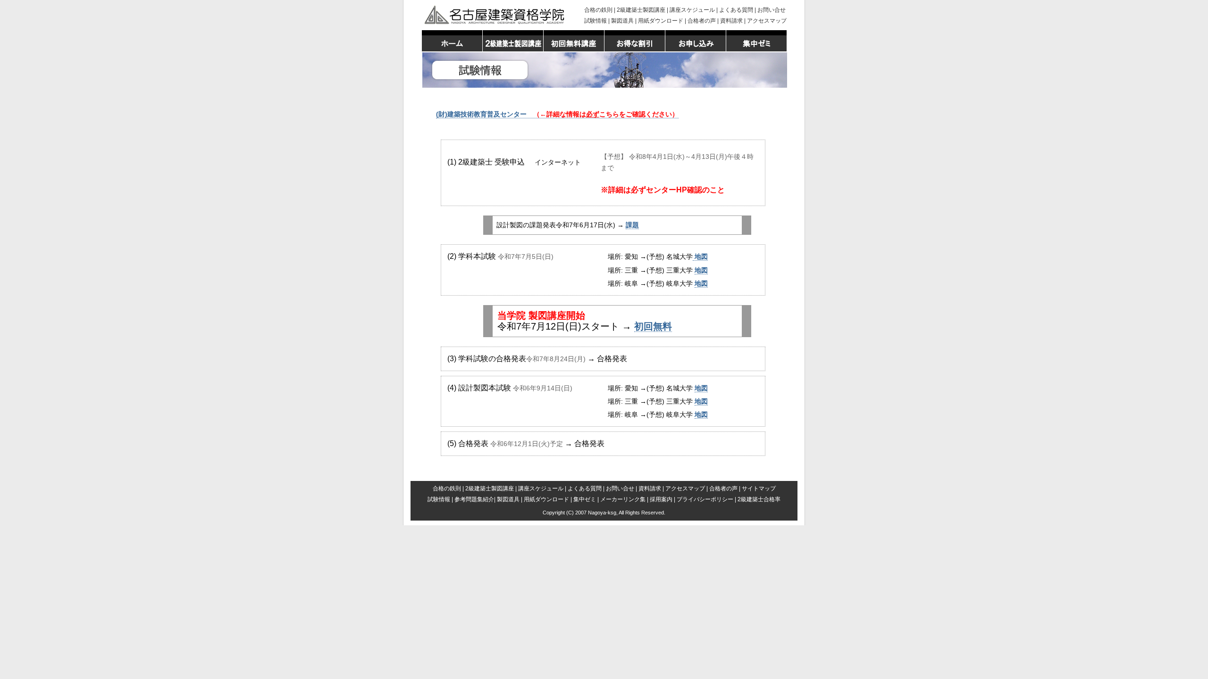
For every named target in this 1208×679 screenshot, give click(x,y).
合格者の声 (702, 21)
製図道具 (622, 21)
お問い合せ (771, 10)
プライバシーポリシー (705, 499)
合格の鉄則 (598, 10)
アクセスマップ (767, 21)
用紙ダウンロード (660, 21)
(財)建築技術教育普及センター (557, 114)
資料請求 (731, 21)
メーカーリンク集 (623, 499)
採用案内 (661, 499)
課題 (632, 225)
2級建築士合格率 (759, 499)
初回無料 (653, 326)
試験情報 (595, 21)
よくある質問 (736, 10)
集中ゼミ (584, 499)
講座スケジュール (692, 10)
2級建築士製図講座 (641, 10)
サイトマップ (759, 488)
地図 (700, 256)
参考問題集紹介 (474, 499)
